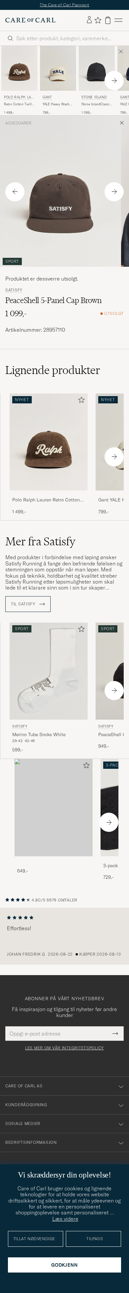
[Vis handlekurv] (107, 20)
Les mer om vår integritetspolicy (64, 1048)
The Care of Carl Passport (64, 4)
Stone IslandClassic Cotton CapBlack (96, 104)
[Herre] (54, 807)
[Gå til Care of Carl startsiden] (30, 20)
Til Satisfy (24, 604)
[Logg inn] (89, 20)
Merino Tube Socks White (38, 734)
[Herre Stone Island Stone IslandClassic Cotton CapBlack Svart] (97, 68)
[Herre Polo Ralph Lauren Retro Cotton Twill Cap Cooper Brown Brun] (19, 68)
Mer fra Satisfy (40, 541)
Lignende (52, 370)
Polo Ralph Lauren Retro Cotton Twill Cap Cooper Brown (46, 500)
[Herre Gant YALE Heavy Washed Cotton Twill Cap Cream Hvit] (58, 68)
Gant (47, 97)
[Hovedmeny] (118, 20)
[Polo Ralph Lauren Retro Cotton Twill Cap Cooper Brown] (49, 494)
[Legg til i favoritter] (80, 401)
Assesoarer (18, 123)
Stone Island (94, 97)
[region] (64, 936)
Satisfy (13, 290)
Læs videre (65, 1219)
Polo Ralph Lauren (18, 98)
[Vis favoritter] (97, 20)
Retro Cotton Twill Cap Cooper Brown (18, 104)
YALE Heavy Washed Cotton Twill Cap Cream (58, 104)
